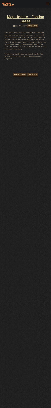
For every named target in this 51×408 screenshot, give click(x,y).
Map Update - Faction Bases (25, 19)
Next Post (32, 74)
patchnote (32, 26)
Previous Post (20, 74)
